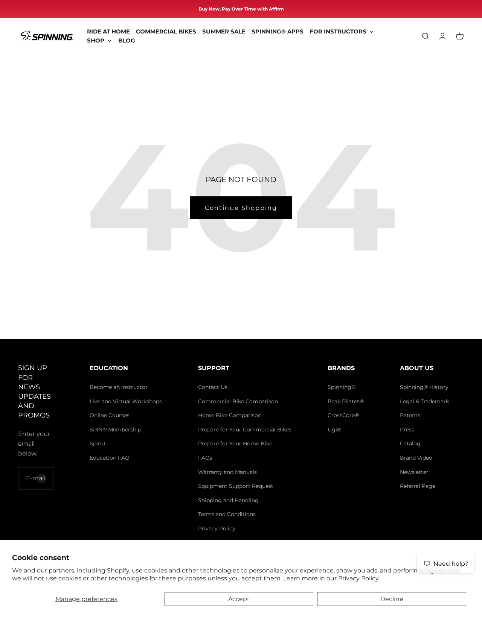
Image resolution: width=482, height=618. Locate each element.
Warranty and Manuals (227, 472)
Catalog (410, 443)
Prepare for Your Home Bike (235, 443)
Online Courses (110, 415)
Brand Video (416, 457)
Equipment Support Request (235, 486)
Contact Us (212, 387)
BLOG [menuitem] (126, 40)
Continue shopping (241, 207)
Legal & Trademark (424, 401)
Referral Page (417, 486)
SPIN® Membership (115, 429)
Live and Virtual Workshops (126, 401)
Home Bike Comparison (229, 415)
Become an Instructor (119, 387)
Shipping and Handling (228, 500)
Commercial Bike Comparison (238, 401)
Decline (391, 599)
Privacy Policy (358, 578)
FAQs (205, 457)
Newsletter (414, 472)
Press (407, 429)
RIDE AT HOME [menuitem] (108, 31)
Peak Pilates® (346, 401)
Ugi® (334, 429)
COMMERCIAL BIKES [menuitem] (166, 31)
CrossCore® (343, 415)
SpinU (97, 443)
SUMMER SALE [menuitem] (224, 31)
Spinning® (341, 387)
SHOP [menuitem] (95, 40)
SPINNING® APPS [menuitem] (278, 31)
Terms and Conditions (227, 514)
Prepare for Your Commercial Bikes (244, 429)
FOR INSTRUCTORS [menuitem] (338, 31)
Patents (410, 415)
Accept (239, 599)
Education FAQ (110, 457)
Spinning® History (424, 387)
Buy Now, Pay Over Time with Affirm (241, 9)
